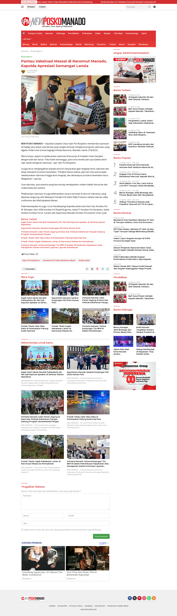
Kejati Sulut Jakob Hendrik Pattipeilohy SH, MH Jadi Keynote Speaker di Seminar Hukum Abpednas (63, 223)
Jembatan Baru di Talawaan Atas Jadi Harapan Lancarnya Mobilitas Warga (107, 2)
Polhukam (87, 33)
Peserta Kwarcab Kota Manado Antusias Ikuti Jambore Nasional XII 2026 (136, 166)
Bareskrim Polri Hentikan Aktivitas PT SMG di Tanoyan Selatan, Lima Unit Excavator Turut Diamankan (134, 221)
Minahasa (143, 44)
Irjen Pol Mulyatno (31, 260)
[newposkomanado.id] (53, 21)
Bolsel (79, 44)
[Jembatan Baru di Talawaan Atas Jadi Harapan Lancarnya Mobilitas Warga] (120, 134)
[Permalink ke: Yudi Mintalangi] (23, 71)
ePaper (107, 33)
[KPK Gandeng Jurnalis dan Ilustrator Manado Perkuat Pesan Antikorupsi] (120, 146)
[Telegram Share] (102, 269)
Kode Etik (62, 606)
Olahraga (60, 33)
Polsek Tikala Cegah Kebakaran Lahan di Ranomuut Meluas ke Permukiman (57, 241)
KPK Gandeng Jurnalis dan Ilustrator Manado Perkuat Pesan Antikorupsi (141, 145)
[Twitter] (135, 598)
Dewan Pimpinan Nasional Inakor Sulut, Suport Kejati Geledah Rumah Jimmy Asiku (134, 249)
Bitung (26, 44)
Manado (49, 33)
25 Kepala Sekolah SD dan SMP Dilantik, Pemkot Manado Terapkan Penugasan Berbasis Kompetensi (140, 98)
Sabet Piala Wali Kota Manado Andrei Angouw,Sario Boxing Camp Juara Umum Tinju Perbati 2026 (123, 351)
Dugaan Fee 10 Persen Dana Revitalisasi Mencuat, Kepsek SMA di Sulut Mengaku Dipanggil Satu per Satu (136, 175)
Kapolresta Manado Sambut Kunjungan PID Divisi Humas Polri (51, 228)
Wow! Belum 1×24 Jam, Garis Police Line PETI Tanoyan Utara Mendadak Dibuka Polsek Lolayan (136, 184)
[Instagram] (144, 598)
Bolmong (89, 44)
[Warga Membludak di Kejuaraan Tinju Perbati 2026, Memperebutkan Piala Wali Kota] (146, 341)
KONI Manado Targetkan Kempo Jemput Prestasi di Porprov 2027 (145, 329)
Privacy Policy (76, 606)
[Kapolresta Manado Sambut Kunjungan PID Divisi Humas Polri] (65, 287)
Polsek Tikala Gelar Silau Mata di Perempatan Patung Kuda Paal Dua (54, 238)
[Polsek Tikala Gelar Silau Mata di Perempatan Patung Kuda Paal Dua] (35, 316)
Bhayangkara (26, 56)
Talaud (112, 44)
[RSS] (154, 598)
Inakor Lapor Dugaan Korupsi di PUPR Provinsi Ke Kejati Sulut (132, 239)
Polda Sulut (84, 260)
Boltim (44, 44)
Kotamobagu (132, 33)
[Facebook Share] (87, 269)
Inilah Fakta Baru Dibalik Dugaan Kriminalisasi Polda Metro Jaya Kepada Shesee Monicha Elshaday (132, 258)
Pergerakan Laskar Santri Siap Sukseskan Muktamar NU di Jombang (141, 122)
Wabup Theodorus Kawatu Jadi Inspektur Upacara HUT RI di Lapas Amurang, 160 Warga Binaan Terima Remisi (136, 203)
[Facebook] (130, 598)
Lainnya (26, 39)
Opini (144, 33)
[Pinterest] (139, 598)
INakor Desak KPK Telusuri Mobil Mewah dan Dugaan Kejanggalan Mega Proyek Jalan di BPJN (133, 267)
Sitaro (122, 44)
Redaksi (31, 7)
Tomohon (101, 44)
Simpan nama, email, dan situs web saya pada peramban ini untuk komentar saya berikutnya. (62, 529)
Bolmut (53, 44)
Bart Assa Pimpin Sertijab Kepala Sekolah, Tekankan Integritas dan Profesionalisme (141, 110)
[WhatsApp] (149, 598)
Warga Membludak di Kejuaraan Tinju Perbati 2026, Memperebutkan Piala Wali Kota (145, 351)
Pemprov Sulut (35, 33)
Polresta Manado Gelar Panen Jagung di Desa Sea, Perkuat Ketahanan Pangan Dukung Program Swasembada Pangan (63, 233)
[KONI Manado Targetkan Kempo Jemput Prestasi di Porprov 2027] (146, 319)
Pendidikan (73, 33)
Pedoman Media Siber (118, 606)
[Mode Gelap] (154, 7)
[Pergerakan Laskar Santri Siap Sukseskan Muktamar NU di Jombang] (120, 122)
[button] (149, 7)
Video (98, 33)
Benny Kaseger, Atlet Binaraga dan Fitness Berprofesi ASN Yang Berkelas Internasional (137, 194)
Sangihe (132, 44)
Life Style (118, 33)
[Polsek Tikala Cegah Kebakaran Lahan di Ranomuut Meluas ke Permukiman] (65, 316)
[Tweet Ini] (92, 269)
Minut (35, 44)
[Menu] (23, 7)
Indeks (42, 7)
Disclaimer (100, 606)
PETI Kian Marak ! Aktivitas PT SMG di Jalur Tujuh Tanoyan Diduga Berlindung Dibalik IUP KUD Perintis (134, 230)
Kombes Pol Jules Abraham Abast (59, 260)
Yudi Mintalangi (32, 70)
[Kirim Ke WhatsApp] (108, 269)
